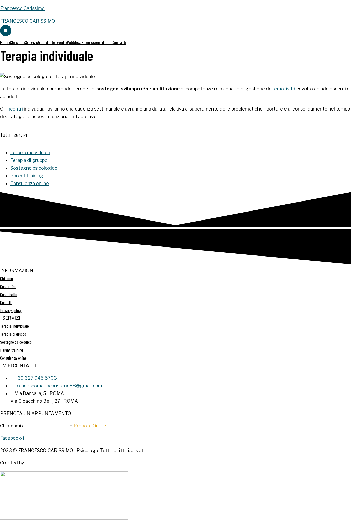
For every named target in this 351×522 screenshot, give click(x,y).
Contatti (119, 42)
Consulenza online (29, 183)
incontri (14, 109)
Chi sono (17, 42)
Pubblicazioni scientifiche (89, 42)
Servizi (31, 42)
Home (5, 42)
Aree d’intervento (52, 42)
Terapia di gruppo (29, 160)
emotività (284, 88)
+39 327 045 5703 (48, 425)
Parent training (26, 175)
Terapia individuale (30, 152)
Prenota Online (89, 425)
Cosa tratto (8, 294)
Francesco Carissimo (22, 8)
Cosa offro (8, 286)
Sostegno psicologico (33, 168)
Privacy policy (10, 310)
